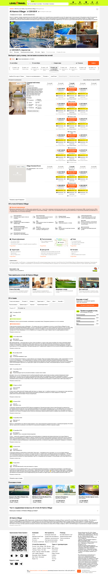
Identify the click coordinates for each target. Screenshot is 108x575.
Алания (48, 548)
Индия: (34, 558)
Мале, (39, 555)
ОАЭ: (33, 553)
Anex (53, 546)
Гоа (37, 558)
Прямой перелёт (63, 76)
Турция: (34, 548)
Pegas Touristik (55, 553)
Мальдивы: (35, 555)
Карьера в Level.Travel (37, 536)
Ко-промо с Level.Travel (38, 541)
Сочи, (38, 546)
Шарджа (41, 553)
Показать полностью (15, 332)
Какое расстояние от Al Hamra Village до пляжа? (24, 510)
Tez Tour (54, 558)
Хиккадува (41, 557)
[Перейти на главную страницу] (18, 2)
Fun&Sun (54, 555)
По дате (12, 308)
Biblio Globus (55, 548)
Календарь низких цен (50, 534)
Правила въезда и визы (66, 536)
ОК (79, 571)
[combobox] (82, 63)
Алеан (53, 560)
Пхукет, (39, 550)
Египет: (34, 551)
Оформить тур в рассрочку (52, 538)
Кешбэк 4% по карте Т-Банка (16, 76)
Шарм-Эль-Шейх (45, 551)
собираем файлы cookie (35, 570)
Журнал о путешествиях (51, 541)
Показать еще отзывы (16, 478)
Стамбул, (39, 548)
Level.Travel (53, 76)
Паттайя (43, 550)
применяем (45, 570)
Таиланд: (34, 550)
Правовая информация (84, 570)
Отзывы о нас (35, 538)
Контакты (34, 540)
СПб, (45, 546)
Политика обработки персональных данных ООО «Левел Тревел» (87, 572)
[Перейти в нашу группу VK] (12, 564)
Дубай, (37, 553)
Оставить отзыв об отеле (87, 305)
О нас (33, 534)
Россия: (34, 546)
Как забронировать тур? (66, 534)
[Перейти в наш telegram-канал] (21, 564)
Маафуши (44, 555)
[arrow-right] (95, 481)
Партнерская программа (51, 540)
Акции (61, 540)
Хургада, (38, 551)
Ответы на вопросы (65, 538)
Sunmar (54, 557)
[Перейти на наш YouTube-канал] (16, 564)
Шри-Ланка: (35, 557)
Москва (49, 546)
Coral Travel (55, 550)
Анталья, (44, 548)
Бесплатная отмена (74, 76)
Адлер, (42, 546)
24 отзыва (12, 298)
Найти (93, 63)
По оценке (20, 308)
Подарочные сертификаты (52, 536)
